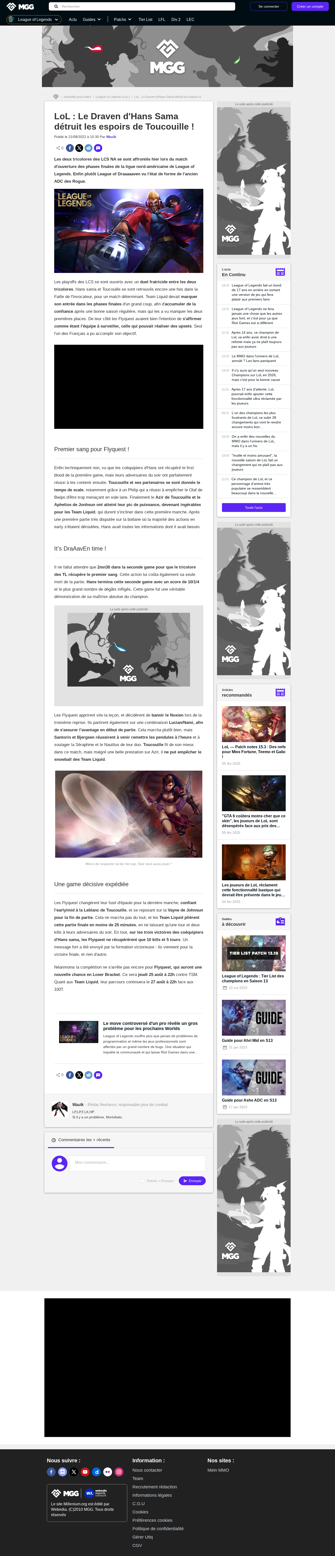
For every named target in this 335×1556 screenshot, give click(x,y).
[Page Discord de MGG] (62, 1471)
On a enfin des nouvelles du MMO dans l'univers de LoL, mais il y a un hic (253, 441)
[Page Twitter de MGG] (73, 1471)
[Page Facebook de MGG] (51, 1471)
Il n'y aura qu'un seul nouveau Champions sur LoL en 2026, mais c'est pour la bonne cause (256, 375)
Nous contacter (147, 1470)
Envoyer (195, 1181)
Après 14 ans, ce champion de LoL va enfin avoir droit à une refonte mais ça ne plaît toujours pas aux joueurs (257, 339)
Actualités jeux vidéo (77, 97)
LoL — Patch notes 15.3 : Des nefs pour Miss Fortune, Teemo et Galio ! (254, 752)
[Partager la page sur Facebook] (70, 148)
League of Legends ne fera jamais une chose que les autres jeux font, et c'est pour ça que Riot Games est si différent (257, 316)
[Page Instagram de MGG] (119, 1471)
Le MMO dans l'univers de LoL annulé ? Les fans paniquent (255, 358)
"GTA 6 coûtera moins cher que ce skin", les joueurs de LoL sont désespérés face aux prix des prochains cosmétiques (253, 821)
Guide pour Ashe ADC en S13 (249, 1100)
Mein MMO (218, 1470)
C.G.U (138, 1503)
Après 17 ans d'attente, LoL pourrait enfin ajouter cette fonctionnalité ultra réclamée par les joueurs (257, 396)
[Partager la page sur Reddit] (88, 148)
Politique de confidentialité (158, 1528)
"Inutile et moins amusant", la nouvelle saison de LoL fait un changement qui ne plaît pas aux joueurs (257, 462)
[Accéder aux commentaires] (98, 148)
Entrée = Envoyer (160, 1181)
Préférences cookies (152, 1520)
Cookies (140, 1512)
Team (137, 1478)
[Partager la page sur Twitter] (79, 148)
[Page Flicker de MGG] (107, 1471)
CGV (137, 1545)
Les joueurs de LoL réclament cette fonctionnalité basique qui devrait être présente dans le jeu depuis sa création (251, 890)
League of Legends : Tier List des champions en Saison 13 (253, 978)
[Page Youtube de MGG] (85, 1471)
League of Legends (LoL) (112, 97)
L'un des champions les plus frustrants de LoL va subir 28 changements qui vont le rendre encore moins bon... (256, 420)
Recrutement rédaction (154, 1486)
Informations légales (152, 1495)
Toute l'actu (254, 507)
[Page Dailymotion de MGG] (96, 1471)
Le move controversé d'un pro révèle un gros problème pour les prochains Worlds (150, 1026)
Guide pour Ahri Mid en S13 (247, 1040)
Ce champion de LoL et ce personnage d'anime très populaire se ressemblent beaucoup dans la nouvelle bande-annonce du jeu (252, 486)
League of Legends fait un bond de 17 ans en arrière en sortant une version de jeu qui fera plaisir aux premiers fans (256, 292)
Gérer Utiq (142, 1537)
